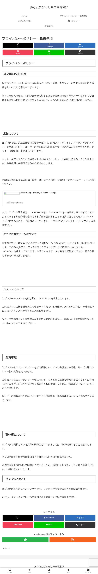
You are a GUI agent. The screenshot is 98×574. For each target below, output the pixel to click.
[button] (80, 52)
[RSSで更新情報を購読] (73, 539)
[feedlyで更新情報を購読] (25, 539)
